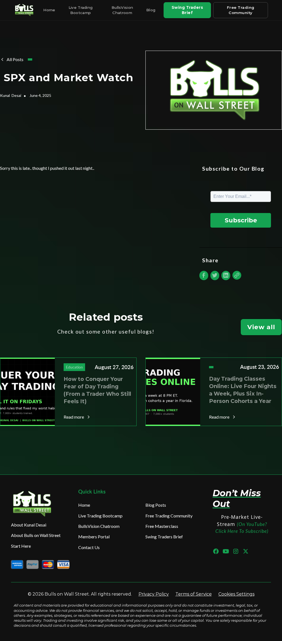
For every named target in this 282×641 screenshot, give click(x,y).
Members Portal (94, 536)
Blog (150, 10)
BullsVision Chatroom (122, 10)
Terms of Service (193, 594)
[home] (24, 10)
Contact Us (89, 547)
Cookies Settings (236, 594)
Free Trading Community (240, 10)
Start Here (21, 546)
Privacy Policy (154, 594)
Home (49, 10)
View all (261, 327)
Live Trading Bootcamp (81, 10)
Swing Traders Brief (187, 10)
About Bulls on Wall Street (36, 535)
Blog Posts (155, 505)
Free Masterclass (161, 526)
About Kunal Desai (28, 524)
